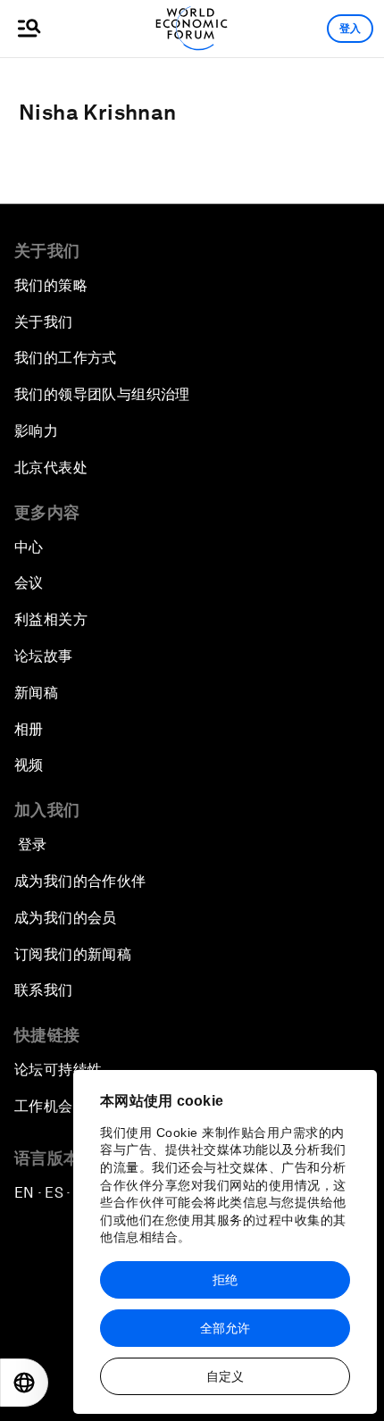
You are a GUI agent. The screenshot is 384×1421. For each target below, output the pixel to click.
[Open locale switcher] (24, 1382)
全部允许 (225, 1328)
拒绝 (225, 1280)
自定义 (225, 1376)
